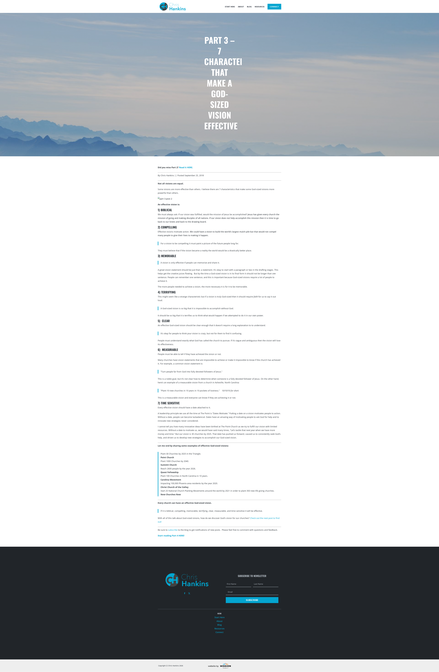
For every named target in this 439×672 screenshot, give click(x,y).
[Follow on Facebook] (184, 593)
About (241, 7)
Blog (249, 7)
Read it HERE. (186, 167)
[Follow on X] (189, 593)
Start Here (230, 7)
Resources (259, 7)
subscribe (173, 529)
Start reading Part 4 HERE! (171, 535)
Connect (274, 6)
